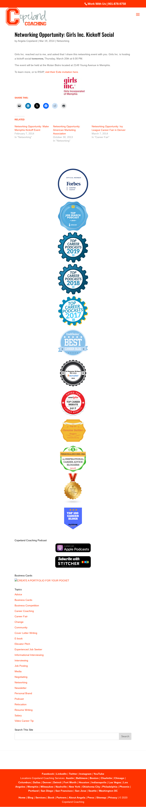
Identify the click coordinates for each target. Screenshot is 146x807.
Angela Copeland (27, 40)
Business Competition (27, 605)
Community (21, 627)
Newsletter (21, 688)
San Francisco (64, 790)
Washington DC (108, 790)
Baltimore (82, 778)
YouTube (98, 773)
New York (74, 786)
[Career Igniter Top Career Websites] (73, 414)
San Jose (80, 790)
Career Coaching (24, 611)
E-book (19, 638)
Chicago (119, 778)
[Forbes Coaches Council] (73, 198)
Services (40, 797)
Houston (84, 782)
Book (51, 797)
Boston (94, 778)
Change (19, 621)
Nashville (61, 786)
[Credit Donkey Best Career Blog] (73, 357)
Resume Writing (24, 709)
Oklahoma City (91, 786)
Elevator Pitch (22, 643)
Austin (70, 778)
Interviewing (21, 660)
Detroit (57, 782)
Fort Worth (70, 782)
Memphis (32, 786)
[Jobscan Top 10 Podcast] (73, 229)
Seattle (92, 790)
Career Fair (21, 616)
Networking (63, 40)
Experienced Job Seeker (28, 649)
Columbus (24, 782)
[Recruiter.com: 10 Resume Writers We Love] (73, 387)
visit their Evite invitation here (61, 72)
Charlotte (106, 778)
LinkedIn (61, 773)
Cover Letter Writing (26, 633)
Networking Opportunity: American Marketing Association (66, 130)
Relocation (21, 704)
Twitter (73, 773)
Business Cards (23, 600)
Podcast (19, 698)
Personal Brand (23, 693)
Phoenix (124, 786)
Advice (18, 594)
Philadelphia (109, 786)
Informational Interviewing (29, 654)
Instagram (85, 773)
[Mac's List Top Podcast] (73, 325)
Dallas (36, 782)
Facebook (48, 773)
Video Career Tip (24, 720)
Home (22, 797)
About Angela (77, 797)
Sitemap (101, 797)
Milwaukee (47, 786)
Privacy (112, 797)
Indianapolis (98, 782)
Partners (61, 797)
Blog (30, 797)
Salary (18, 715)
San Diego (47, 790)
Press (90, 797)
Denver (47, 782)
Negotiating (21, 676)
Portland (33, 790)
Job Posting (21, 665)
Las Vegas (115, 782)
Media (18, 671)
